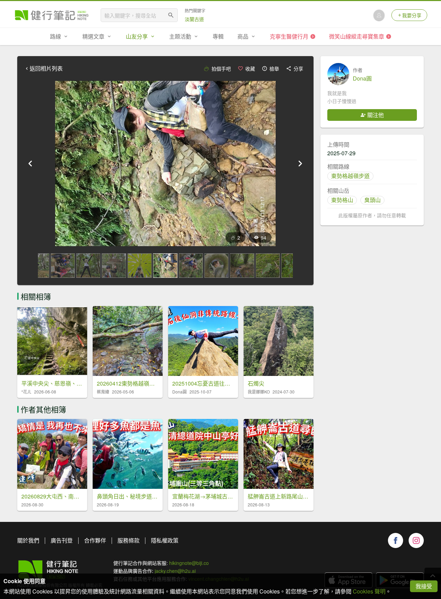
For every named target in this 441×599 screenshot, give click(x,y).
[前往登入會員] (378, 15)
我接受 (424, 586)
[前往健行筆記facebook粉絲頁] (395, 540)
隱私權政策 (164, 540)
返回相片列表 (46, 68)
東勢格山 (342, 200)
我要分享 (411, 15)
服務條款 (128, 540)
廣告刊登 (62, 540)
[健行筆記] (52, 15)
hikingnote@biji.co (189, 562)
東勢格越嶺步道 (350, 176)
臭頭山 (372, 200)
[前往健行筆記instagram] (416, 540)
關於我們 (28, 540)
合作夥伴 (95, 540)
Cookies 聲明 (369, 591)
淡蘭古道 (194, 18)
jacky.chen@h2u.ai (175, 570)
